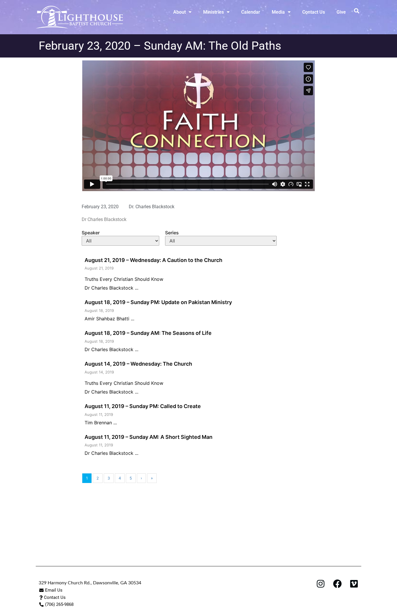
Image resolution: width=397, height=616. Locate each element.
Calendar (250, 12)
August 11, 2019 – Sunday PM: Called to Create (143, 406)
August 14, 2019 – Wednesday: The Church (138, 364)
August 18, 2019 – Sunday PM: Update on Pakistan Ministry (158, 302)
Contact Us (313, 12)
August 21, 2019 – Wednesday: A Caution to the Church (153, 260)
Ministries (213, 12)
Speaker (91, 232)
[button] (356, 10)
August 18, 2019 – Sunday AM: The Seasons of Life (148, 333)
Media (278, 12)
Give (341, 12)
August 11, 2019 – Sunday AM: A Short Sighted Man (148, 437)
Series (172, 232)
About (179, 12)
